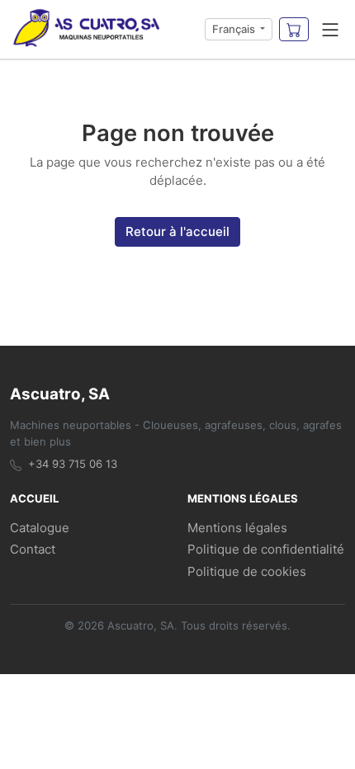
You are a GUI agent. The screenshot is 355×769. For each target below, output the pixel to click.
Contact (32, 549)
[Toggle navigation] (330, 30)
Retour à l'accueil (177, 231)
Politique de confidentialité (265, 549)
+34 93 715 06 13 (72, 463)
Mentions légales (237, 527)
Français (235, 28)
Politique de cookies (246, 571)
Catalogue (39, 527)
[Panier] (294, 29)
